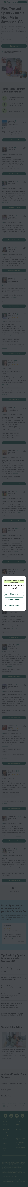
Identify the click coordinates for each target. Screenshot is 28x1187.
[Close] (24, 578)
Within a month (14, 600)
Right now (14, 594)
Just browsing (14, 605)
